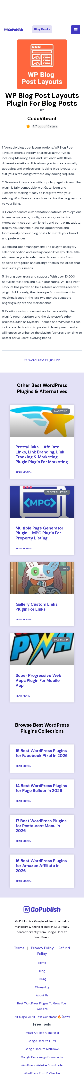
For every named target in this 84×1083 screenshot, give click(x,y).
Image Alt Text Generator (42, 1033)
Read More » (23, 472)
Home (42, 963)
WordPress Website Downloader (42, 1065)
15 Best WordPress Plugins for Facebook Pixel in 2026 (42, 753)
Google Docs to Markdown (42, 1049)
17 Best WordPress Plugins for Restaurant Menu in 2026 (41, 825)
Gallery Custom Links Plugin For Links (37, 607)
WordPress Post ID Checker (42, 1073)
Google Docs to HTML (42, 1041)
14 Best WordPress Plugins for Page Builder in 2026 (41, 788)
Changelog (42, 987)
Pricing (42, 979)
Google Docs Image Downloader (42, 1057)
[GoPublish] (13, 30)
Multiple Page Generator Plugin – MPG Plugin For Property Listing (39, 533)
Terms (19, 948)
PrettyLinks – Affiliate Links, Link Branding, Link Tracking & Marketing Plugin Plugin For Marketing (42, 454)
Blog (42, 971)
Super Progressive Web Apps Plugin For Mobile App (38, 680)
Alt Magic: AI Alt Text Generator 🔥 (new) (42, 1017)
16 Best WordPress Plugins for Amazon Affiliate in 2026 (41, 865)
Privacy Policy (42, 948)
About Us (42, 995)
